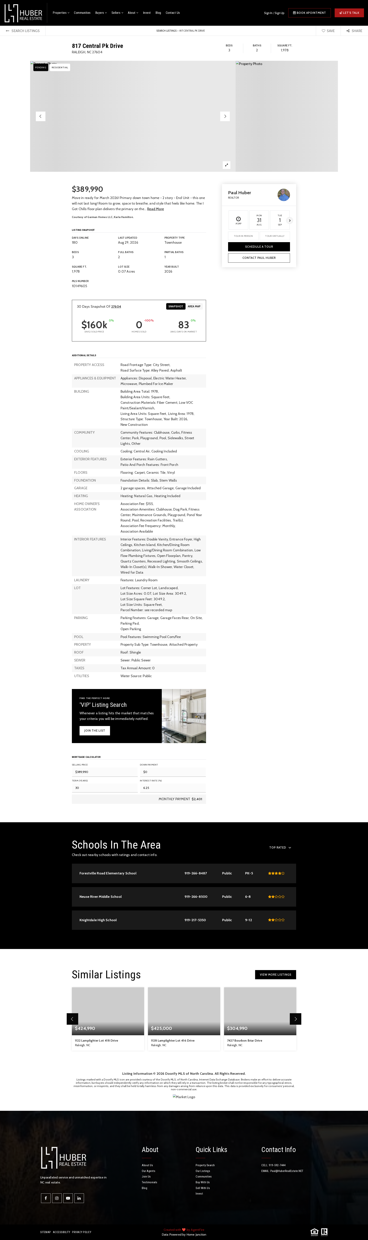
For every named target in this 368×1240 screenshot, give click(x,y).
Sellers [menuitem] (116, 13)
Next (289, 220)
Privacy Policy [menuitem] (81, 1232)
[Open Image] (132, 116)
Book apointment (311, 13)
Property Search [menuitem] (205, 1165)
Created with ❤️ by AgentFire (184, 1230)
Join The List (94, 730)
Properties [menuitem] (60, 13)
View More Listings (275, 974)
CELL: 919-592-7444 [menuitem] (273, 1165)
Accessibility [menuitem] (61, 1232)
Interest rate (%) (151, 780)
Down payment (149, 764)
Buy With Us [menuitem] (203, 1182)
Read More (155, 209)
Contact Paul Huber (259, 258)
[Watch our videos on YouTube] (68, 1198)
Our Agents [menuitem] (148, 1171)
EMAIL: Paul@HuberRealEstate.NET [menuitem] (282, 1171)
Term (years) (80, 780)
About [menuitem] (132, 13)
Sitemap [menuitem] (45, 1232)
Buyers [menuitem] (100, 13)
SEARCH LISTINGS (166, 30)
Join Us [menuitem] (146, 1176)
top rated (277, 847)
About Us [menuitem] (147, 1165)
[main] (184, 568)
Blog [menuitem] (158, 13)
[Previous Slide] (40, 116)
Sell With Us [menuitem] (203, 1188)
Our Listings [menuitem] (203, 1171)
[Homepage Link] (23, 12)
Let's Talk (350, 13)
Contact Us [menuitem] (173, 13)
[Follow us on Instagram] (57, 1198)
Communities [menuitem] (82, 13)
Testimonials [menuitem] (149, 1182)
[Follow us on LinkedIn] (79, 1198)
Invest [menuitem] (147, 13)
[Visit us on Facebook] (46, 1198)
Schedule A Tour (259, 246)
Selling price (80, 764)
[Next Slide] (225, 116)
